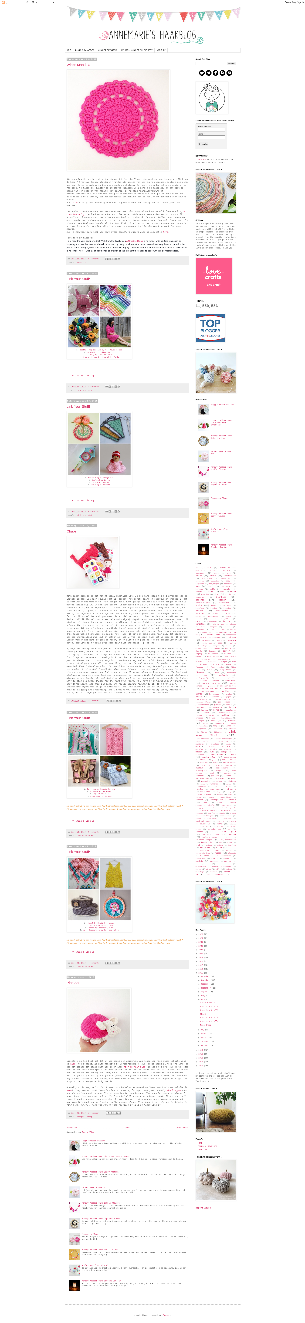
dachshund (206, 640)
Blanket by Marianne (101, 791)
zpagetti (218, 874)
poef (212, 773)
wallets (199, 861)
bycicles (200, 613)
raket (202, 784)
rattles (199, 789)
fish (209, 670)
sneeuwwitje (225, 816)
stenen (233, 824)
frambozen (231, 673)
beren (233, 592)
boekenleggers (203, 603)
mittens (226, 747)
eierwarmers (224, 659)
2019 (201, 958)
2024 (201, 938)
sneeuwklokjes (206, 816)
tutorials (205, 848)
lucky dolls (202, 741)
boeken (222, 600)
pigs (218, 765)
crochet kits (213, 635)
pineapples (201, 771)
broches (213, 608)
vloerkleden (201, 858)
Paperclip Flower (91, 1234)
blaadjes (200, 597)
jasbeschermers (202, 705)
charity (226, 621)
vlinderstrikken (224, 856)
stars (219, 824)
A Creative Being (134, 241)
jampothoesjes (222, 699)
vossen (226, 858)
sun (229, 829)
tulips (209, 845)
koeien (211, 715)
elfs (234, 662)
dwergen (213, 651)
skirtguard (226, 805)
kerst (216, 710)
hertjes (228, 694)
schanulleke (225, 797)
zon (208, 874)
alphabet (227, 570)
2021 (201, 950)
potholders (220, 779)
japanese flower (203, 702)
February (206, 1041)
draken (228, 646)
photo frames (205, 765)
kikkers (205, 713)
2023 (201, 942)
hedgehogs (214, 694)
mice (198, 746)
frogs (204, 675)
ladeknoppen (219, 723)
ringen (219, 792)
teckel (227, 837)
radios (219, 781)
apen (228, 573)
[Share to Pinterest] (118, 258)
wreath (227, 872)
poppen (227, 776)
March (204, 1038)
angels (216, 573)
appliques (207, 578)
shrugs (219, 803)
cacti (227, 613)
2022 (201, 946)
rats (215, 786)
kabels (229, 705)
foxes (216, 673)
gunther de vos (228, 686)
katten (232, 707)
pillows (199, 768)
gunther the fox (209, 689)
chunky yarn (218, 624)
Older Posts (182, 1128)
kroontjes (200, 721)
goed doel (230, 680)
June (203, 1000)
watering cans (203, 864)
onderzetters (216, 755)
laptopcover (201, 729)
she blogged (174, 1090)
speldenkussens (203, 821)
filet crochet (217, 667)
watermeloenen (224, 864)
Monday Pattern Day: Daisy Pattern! (101, 1172)
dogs (220, 643)
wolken (229, 869)
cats (198, 621)
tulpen (220, 845)
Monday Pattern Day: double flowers (101, 1203)
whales (198, 869)
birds (228, 594)
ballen (211, 586)
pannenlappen (230, 757)
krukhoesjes (216, 721)
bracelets (200, 608)
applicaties (230, 576)
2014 (201, 1050)
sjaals (211, 805)
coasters (200, 629)
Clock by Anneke (101, 482)
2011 (201, 1062)
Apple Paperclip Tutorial (95, 1265)
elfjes (224, 662)
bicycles (205, 594)
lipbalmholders (202, 739)
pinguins (220, 771)
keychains (231, 710)
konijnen (224, 715)
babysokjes (214, 584)
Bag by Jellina (101, 794)
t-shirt (213, 832)
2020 (201, 954)
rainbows (231, 781)
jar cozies (224, 702)
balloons (199, 589)
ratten (227, 786)
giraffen (232, 678)
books (199, 605)
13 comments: (95, 1113)
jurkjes (217, 705)
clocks (233, 624)
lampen (216, 726)
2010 (201, 1066)
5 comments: (95, 387)
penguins (204, 763)
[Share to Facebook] (115, 258)
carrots (199, 619)
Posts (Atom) (88, 1132)
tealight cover (209, 837)
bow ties (227, 606)
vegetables (204, 851)
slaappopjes (201, 808)
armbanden (225, 578)
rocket (220, 795)
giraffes (203, 681)
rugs (230, 795)
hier (75, 203)
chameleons (212, 621)
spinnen (232, 821)
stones (220, 826)
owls (233, 755)
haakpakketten (207, 691)
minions (212, 747)
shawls (232, 800)
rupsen (211, 797)
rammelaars (215, 784)
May (203, 1030)
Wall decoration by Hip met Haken (101, 930)
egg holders (230, 656)
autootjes (200, 581)
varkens (232, 848)
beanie (199, 592)
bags (198, 586)
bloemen (200, 600)
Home (127, 1128)
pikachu (228, 765)
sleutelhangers (207, 811)
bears (210, 592)
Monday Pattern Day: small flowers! (101, 1250)
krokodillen (226, 718)
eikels (199, 662)
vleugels (232, 853)
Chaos (72, 531)
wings (208, 869)
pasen (202, 760)
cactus (198, 616)
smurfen (211, 813)
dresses (216, 648)
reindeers (231, 789)
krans (212, 718)
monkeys (227, 749)
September (206, 988)
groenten (211, 686)
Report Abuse (203, 1208)
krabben (199, 718)
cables (215, 613)
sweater (199, 832)
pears (214, 760)
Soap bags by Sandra (101, 796)
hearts (199, 694)
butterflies (222, 611)
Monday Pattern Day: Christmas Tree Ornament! (106, 1156)
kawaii (204, 710)
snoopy (198, 819)
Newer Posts (73, 1128)
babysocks (200, 584)
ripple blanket (203, 795)
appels (199, 576)
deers (219, 640)
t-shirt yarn (229, 832)
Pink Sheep (75, 983)
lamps (228, 726)
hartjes (225, 691)
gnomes (216, 681)
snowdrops (227, 819)
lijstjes (218, 732)
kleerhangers (224, 713)
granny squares (211, 683)
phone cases (229, 763)
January (205, 1045)
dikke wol (207, 643)
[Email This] (106, 258)
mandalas (81, 263)
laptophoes (217, 729)
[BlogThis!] (109, 258)
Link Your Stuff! (78, 279)
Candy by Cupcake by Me (101, 355)
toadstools (206, 842)
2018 (201, 961)
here (165, 232)
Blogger (166, 1315)
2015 (201, 973)
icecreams (214, 697)
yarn (198, 874)
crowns (203, 637)
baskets (226, 589)
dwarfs (199, 651)
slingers (225, 811)
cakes (228, 616)
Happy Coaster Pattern (93, 1141)
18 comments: (95, 701)
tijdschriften (228, 840)
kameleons (217, 707)
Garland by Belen (101, 480)
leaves (232, 729)
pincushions (222, 768)
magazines (223, 741)
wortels (213, 872)
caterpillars (225, 619)
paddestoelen (208, 757)
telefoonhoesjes (204, 840)
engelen (203, 664)
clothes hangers (209, 627)
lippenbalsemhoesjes (223, 739)
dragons (216, 646)
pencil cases (229, 760)
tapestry (219, 835)
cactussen (213, 616)
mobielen (199, 749)
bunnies (199, 611)
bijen (217, 594)
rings (229, 792)
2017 (201, 965)
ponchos (215, 776)
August (204, 992)
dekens (232, 640)
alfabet (213, 570)
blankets (221, 597)
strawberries (214, 829)
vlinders (204, 856)
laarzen (205, 723)
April (204, 1034)
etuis (216, 664)
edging (199, 654)
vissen (218, 853)
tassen (232, 834)
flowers (200, 672)
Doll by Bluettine (101, 485)
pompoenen (201, 776)
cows (223, 629)
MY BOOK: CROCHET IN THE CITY (136, 50)
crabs (233, 629)
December (206, 976)
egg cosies (213, 656)
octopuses (226, 752)
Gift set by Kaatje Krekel (101, 789)
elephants (212, 662)
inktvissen (201, 699)
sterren (204, 826)
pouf (233, 778)
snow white (212, 819)
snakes (233, 813)
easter (226, 651)
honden (199, 697)
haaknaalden (230, 689)
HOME (69, 50)
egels (198, 656)
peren (215, 763)
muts (212, 752)
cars (211, 619)
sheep (89, 1117)
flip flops (225, 670)
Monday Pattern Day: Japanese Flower (101, 1219)
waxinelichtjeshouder (221, 866)
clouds (227, 627)
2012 (197, 568)
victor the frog (203, 853)
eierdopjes (205, 659)
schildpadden (216, 800)
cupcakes (216, 637)
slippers (199, 813)
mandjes (215, 744)
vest (217, 851)
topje (229, 842)
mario (228, 744)
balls (212, 589)
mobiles (213, 749)
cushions (231, 637)
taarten (205, 835)
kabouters (201, 707)
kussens (232, 721)
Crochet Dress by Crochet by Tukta (101, 357)
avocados (215, 581)
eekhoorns (213, 654)
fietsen (199, 667)
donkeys (203, 646)
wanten (227, 861)
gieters (219, 678)
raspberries (201, 786)
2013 (201, 1054)
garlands (223, 675)
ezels (228, 664)
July (203, 996)
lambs (233, 723)
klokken (199, 715)
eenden (227, 654)
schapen (81, 1117)
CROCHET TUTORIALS (107, 50)
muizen (199, 752)
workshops (200, 872)
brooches (227, 608)
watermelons (201, 866)
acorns (199, 570)
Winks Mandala (78, 65)
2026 (201, 934)
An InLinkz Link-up (83, 376)
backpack (228, 584)
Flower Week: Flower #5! (94, 1187)
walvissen (214, 861)
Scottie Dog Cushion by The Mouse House (101, 350)
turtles (232, 845)
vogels (214, 858)
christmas (201, 624)
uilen (219, 848)
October (205, 984)
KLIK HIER (201, 160)
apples (213, 576)
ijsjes (228, 697)
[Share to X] (112, 258)
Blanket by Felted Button (101, 352)
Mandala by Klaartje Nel (101, 478)
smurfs (222, 813)
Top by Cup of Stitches (101, 925)
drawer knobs (201, 648)
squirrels (205, 824)
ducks (228, 648)
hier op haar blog (134, 1067)
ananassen (201, 573)
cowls (213, 629)
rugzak (198, 797)
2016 (209, 568)
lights (204, 732)
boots (213, 606)
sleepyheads (230, 808)
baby (228, 581)
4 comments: (95, 963)
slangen (215, 808)
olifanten (200, 755)
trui (198, 845)
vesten (228, 851)
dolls (233, 643)
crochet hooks (206, 632)
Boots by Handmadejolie (101, 928)
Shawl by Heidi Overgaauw (101, 923)
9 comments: (95, 259)
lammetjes (203, 726)
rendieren (205, 792)
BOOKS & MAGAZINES (84, 50)
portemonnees (202, 779)
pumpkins (205, 781)
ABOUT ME (161, 50)
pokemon (227, 773)
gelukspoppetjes (203, 678)
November (206, 980)
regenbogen (214, 789)
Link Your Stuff (85, 390)
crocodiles (231, 635)
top (220, 842)
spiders (220, 821)
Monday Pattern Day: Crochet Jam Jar (101, 1281)
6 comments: (95, 511)
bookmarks (224, 603)
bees (222, 592)
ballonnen (226, 586)
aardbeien (225, 568)
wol (217, 869)
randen (229, 784)
